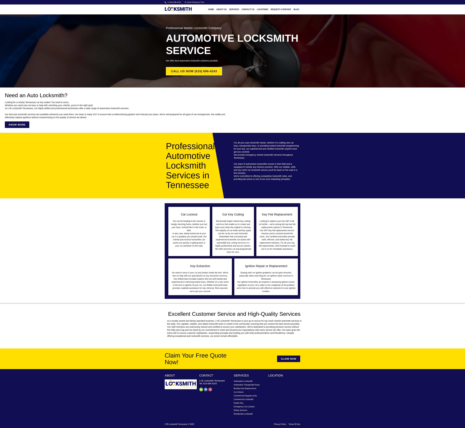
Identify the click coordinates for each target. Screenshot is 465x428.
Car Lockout (189, 214)
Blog (296, 9)
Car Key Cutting (233, 214)
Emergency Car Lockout (244, 407)
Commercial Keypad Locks (245, 396)
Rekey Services (240, 410)
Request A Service (281, 9)
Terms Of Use (294, 424)
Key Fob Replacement (277, 214)
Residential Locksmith (243, 414)
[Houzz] (201, 389)
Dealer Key (238, 403)
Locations (262, 9)
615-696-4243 (210, 383)
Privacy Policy (280, 424)
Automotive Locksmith (243, 381)
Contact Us (248, 9)
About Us (221, 9)
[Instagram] (210, 389)
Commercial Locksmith (243, 399)
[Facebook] (206, 389)
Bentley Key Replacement (245, 388)
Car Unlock (238, 392)
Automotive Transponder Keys (247, 385)
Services (234, 9)
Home (211, 9)
